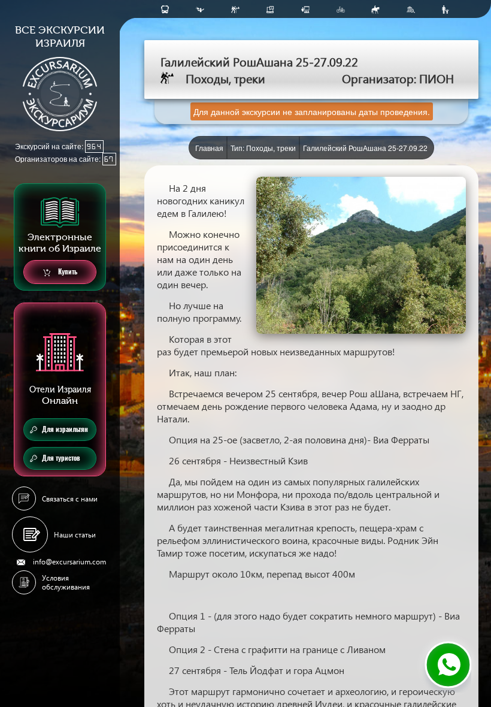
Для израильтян (65, 429)
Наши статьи (75, 534)
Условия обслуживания (66, 582)
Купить (66, 271)
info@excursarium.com (69, 561)
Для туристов (61, 458)
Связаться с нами (70, 498)
